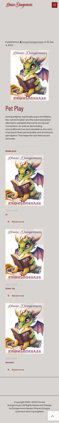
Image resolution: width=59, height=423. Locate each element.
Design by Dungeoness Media (30, 407)
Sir (6, 214)
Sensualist (9, 362)
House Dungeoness (32, 42)
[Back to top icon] (52, 416)
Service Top (10, 288)
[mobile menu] (54, 5)
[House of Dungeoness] (19, 5)
